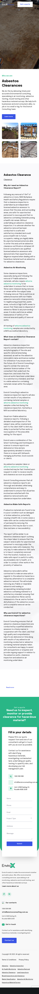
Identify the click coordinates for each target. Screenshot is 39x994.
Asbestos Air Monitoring (25, 979)
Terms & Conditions (9, 960)
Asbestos (5, 966)
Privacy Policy (24, 960)
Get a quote (25, 4)
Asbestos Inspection (17, 966)
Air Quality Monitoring (9, 969)
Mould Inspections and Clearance (13, 976)
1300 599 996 (6, 908)
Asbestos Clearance (8, 972)
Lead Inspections (23, 972)
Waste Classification (9, 979)
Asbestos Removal (24, 969)
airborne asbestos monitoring (16, 403)
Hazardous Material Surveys (11, 982)
